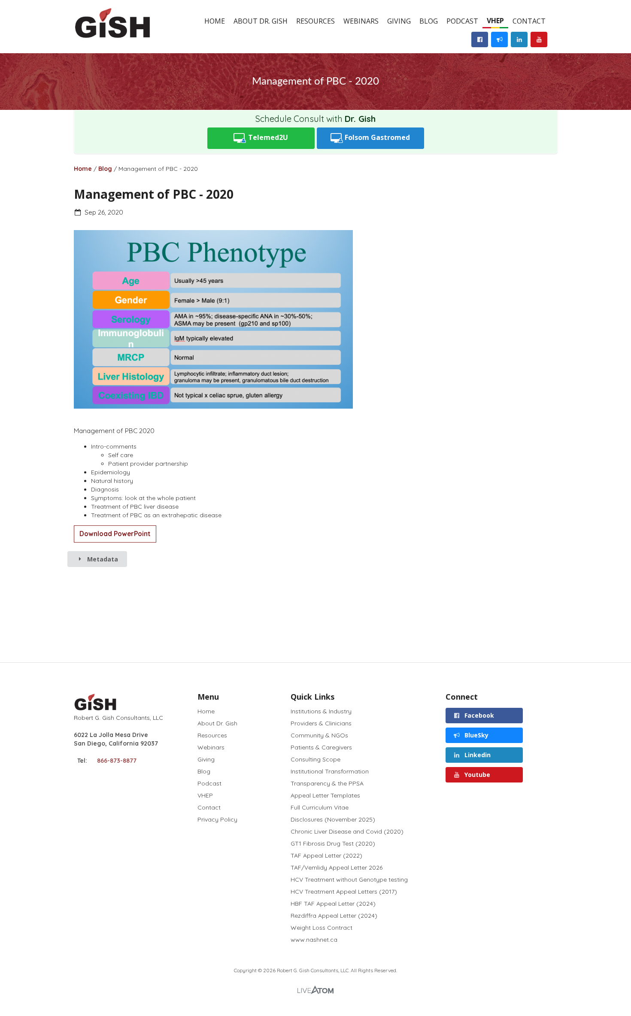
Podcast (462, 21)
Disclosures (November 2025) (333, 819)
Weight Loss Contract (321, 927)
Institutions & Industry (321, 711)
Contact (529, 21)
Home (214, 21)
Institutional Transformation (330, 771)
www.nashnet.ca (314, 939)
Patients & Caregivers (321, 747)
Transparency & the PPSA (327, 783)
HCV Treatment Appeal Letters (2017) (344, 891)
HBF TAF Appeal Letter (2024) (333, 903)
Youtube (476, 774)
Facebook (478, 715)
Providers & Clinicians (321, 723)
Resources (315, 21)
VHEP (495, 20)
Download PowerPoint (115, 534)
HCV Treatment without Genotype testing (349, 879)
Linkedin (477, 755)
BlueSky (475, 735)
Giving (399, 21)
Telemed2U (267, 137)
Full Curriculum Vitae (320, 807)
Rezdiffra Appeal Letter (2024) (334, 915)
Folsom (376, 137)
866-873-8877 (117, 760)
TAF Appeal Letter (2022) (326, 855)
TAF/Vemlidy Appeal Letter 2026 (336, 867)
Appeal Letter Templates (325, 795)
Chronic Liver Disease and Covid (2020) (347, 831)
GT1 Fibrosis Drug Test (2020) (333, 843)
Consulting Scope (315, 759)
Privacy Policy (217, 819)
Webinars (361, 21)
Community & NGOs (319, 735)
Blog (428, 21)
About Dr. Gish (261, 21)
